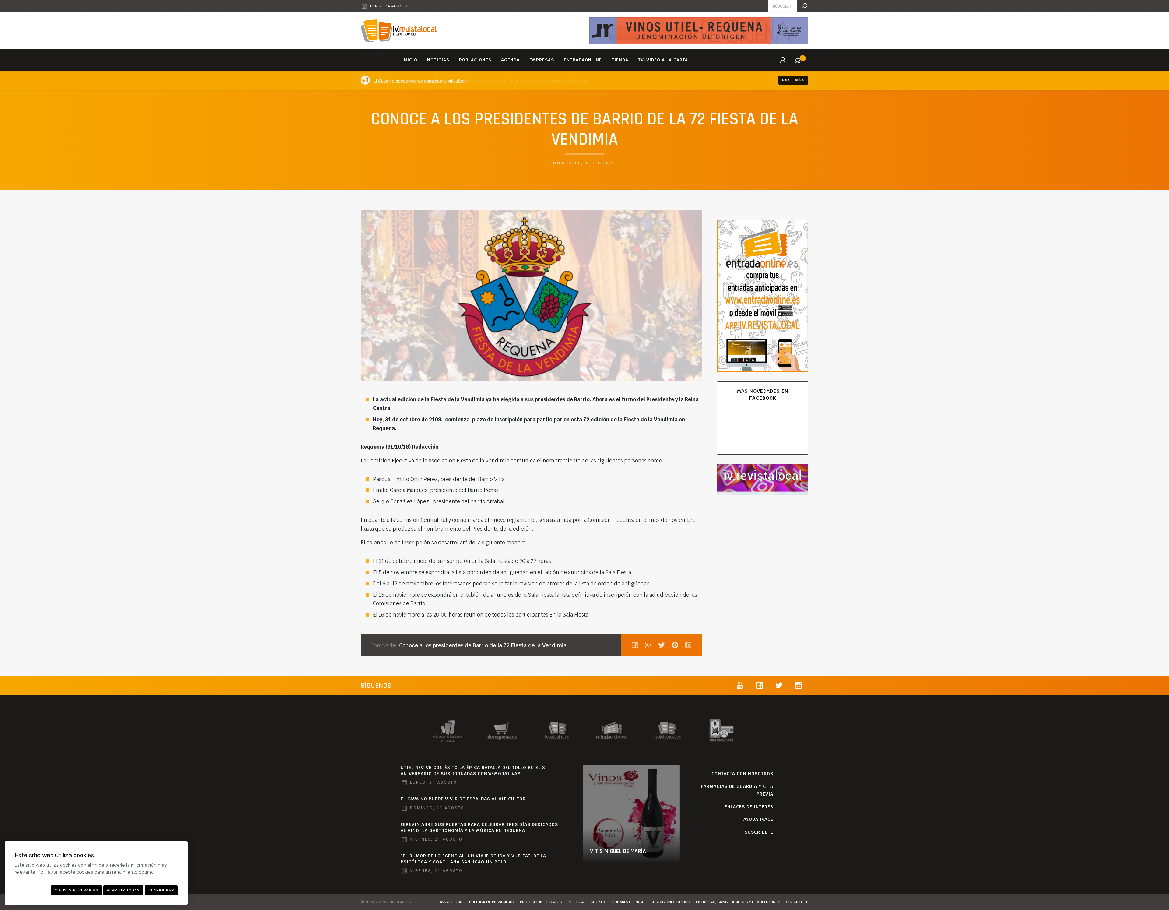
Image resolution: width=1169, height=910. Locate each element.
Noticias (438, 60)
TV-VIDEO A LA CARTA (663, 60)
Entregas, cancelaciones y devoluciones (738, 902)
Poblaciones (475, 60)
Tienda (620, 60)
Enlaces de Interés (749, 807)
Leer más (793, 80)
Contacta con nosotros (742, 773)
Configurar (161, 890)
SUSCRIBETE (759, 832)
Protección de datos (541, 902)
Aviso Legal (451, 902)
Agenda (510, 60)
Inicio (409, 60)
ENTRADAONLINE (583, 60)
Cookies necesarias (76, 890)
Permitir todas (123, 890)
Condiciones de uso (670, 902)
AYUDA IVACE (758, 819)
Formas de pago (628, 902)
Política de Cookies (587, 902)
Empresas (541, 60)
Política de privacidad (491, 902)
